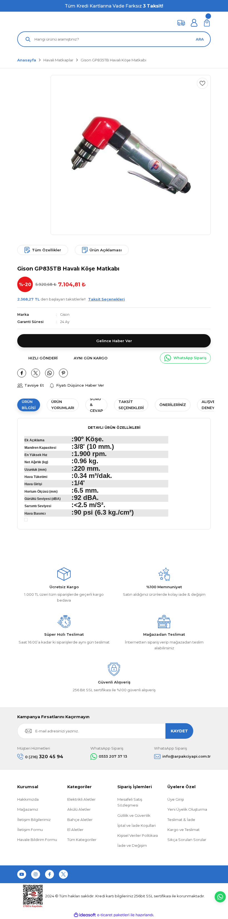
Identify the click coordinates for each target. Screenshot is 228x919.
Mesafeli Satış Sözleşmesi (129, 802)
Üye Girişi (175, 799)
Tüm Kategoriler (81, 839)
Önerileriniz (172, 404)
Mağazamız (27, 809)
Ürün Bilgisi (29, 404)
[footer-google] (146, 874)
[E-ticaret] (113, 915)
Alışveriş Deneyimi (211, 404)
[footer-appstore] (190, 874)
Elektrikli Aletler (81, 799)
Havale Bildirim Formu (37, 839)
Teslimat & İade (181, 819)
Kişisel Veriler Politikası (137, 835)
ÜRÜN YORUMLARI (62, 404)
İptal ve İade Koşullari (136, 825)
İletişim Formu (30, 829)
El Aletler (75, 829)
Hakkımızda (28, 799)
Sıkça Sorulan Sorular (186, 839)
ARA (200, 39)
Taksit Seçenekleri (131, 404)
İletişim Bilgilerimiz (34, 819)
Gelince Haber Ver (114, 341)
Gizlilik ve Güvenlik (133, 815)
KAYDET (179, 730)
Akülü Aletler (79, 809)
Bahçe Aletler (80, 819)
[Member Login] (194, 23)
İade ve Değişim (132, 845)
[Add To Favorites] (202, 83)
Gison (65, 314)
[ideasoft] (85, 915)
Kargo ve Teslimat (183, 829)
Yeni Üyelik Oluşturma (187, 809)
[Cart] (207, 23)
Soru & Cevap (96, 405)
